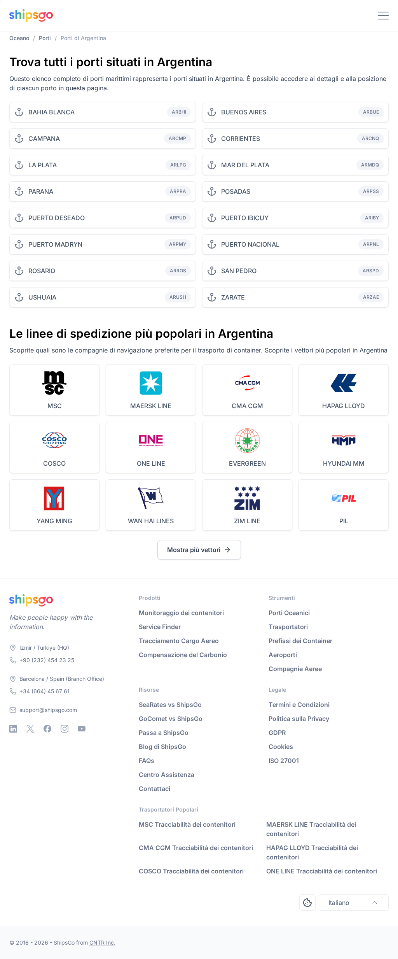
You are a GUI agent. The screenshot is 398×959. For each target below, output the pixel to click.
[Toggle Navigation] (383, 15)
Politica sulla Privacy (299, 718)
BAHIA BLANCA (51, 112)
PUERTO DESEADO (56, 218)
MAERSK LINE (150, 406)
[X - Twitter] (30, 729)
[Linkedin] (13, 729)
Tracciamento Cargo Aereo (179, 641)
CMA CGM (247, 406)
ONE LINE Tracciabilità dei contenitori (321, 871)
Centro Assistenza (166, 774)
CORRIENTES (240, 138)
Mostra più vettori (193, 550)
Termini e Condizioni (299, 704)
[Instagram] (64, 729)
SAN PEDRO (239, 271)
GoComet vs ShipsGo (170, 718)
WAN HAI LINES (151, 521)
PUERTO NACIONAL (250, 244)
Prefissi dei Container (300, 641)
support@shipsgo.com (48, 710)
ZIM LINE (247, 521)
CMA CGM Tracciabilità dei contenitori (196, 848)
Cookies (281, 746)
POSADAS (235, 191)
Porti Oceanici (289, 613)
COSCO (54, 463)
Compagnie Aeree (295, 669)
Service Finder (160, 627)
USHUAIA (42, 297)
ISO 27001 (284, 760)
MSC (54, 406)
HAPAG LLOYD (343, 406)
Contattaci (154, 788)
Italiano (338, 902)
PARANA (40, 191)
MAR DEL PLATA (245, 165)
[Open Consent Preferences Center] (307, 902)
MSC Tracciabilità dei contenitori (187, 824)
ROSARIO (41, 271)
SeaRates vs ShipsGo (170, 704)
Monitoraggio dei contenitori (181, 613)
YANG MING (54, 521)
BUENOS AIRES (243, 112)
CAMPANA (44, 138)
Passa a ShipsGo (164, 732)
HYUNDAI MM (344, 463)
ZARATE (233, 297)
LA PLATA (42, 165)
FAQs (146, 760)
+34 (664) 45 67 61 (44, 691)
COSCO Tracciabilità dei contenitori (191, 871)
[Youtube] (82, 729)
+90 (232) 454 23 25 (46, 660)
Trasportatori (288, 627)
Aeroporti (283, 655)
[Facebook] (47, 729)
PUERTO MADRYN (55, 244)
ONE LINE (151, 463)
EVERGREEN (247, 463)
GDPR (277, 732)
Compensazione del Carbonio (183, 655)
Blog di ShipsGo (162, 746)
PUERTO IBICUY (245, 218)
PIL (343, 521)
